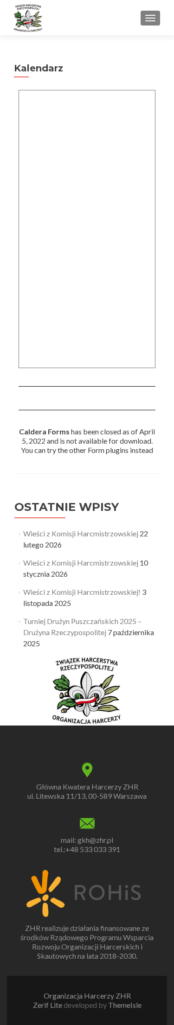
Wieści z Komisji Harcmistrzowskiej (80, 533)
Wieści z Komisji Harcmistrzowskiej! (82, 591)
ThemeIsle (125, 1004)
